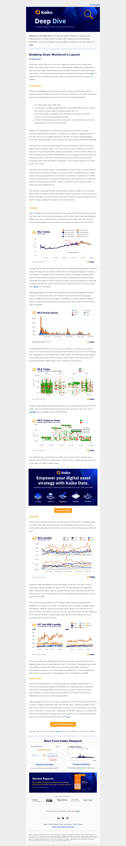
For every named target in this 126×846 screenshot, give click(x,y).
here (31, 45)
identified (32, 412)
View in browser (94, 5)
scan (68, 717)
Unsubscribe (56, 827)
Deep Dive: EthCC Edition (45, 764)
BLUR (36, 287)
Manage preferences (67, 827)
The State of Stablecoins (81, 764)
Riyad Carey (36, 59)
